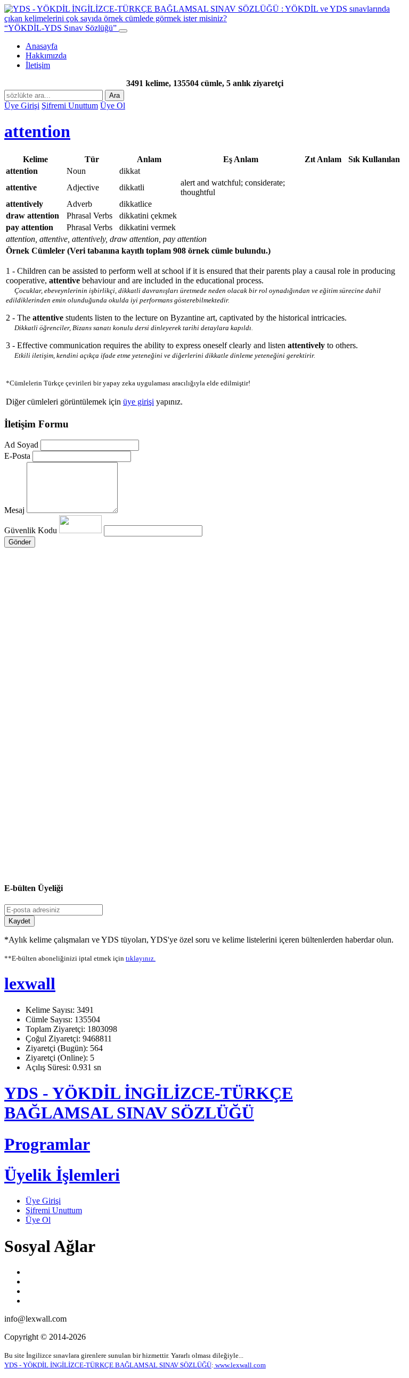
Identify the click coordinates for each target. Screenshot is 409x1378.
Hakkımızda (46, 55)
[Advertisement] (204, 648)
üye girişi (138, 401)
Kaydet (19, 921)
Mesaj (14, 510)
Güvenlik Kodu (31, 530)
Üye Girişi (21, 105)
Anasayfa (42, 46)
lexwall (29, 983)
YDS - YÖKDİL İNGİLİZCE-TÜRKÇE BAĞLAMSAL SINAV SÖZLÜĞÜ (148, 1102)
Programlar (47, 1144)
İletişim (38, 65)
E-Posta (17, 455)
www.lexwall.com (240, 1365)
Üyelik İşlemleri (62, 1174)
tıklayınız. (141, 958)
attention (37, 131)
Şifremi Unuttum (70, 105)
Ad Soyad (21, 444)
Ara (114, 95)
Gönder (20, 542)
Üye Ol (112, 105)
